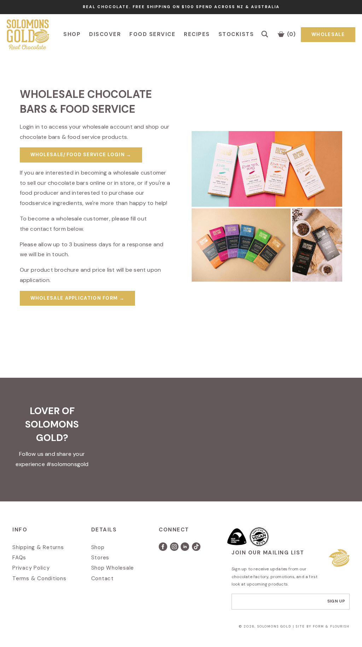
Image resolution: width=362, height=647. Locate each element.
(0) (290, 34)
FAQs (19, 557)
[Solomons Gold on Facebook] (164, 549)
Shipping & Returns (38, 547)
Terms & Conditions (39, 578)
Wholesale (328, 34)
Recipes (197, 34)
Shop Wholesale (112, 567)
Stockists (236, 34)
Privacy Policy (31, 567)
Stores (100, 557)
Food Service (152, 34)
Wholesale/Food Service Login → (81, 155)
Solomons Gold (275, 626)
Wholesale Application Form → (77, 298)
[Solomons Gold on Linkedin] (186, 549)
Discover (105, 34)
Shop (72, 34)
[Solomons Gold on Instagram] (175, 549)
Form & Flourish (331, 626)
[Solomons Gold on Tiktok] (197, 549)
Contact (102, 578)
